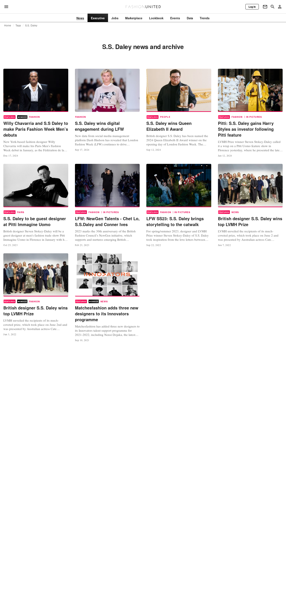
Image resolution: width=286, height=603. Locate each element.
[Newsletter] (265, 6)
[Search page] (272, 6)
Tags (18, 25)
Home (7, 25)
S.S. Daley (31, 25)
